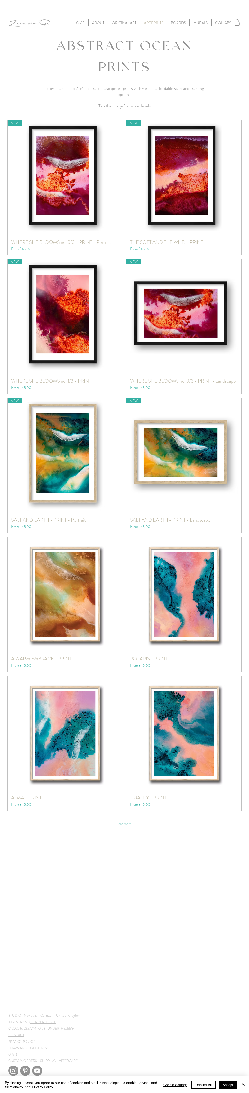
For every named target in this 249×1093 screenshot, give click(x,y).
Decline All (204, 1084)
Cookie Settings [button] (175, 1084)
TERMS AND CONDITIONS (28, 1047)
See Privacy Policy (39, 1086)
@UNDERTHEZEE (42, 1022)
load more (124, 823)
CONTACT (16, 1034)
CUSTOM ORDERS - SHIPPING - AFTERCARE (43, 1060)
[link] (237, 22)
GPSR (12, 1054)
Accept (228, 1084)
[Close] (243, 1084)
